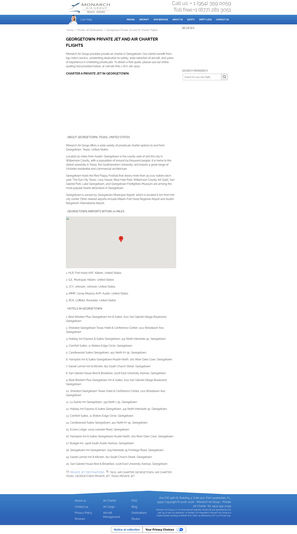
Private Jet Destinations (90, 30)
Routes (135, 518)
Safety (191, 19)
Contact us (81, 506)
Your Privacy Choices (159, 529)
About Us (177, 19)
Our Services (160, 19)
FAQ (134, 500)
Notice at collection (127, 529)
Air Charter (109, 500)
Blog (134, 506)
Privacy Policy (83, 512)
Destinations (139, 512)
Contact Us (222, 19)
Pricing (131, 19)
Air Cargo (109, 506)
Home (70, 30)
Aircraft (144, 19)
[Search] (224, 77)
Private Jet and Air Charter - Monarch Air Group (89, 8)
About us (80, 500)
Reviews (80, 518)
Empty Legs (205, 19)
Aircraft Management (111, 515)
